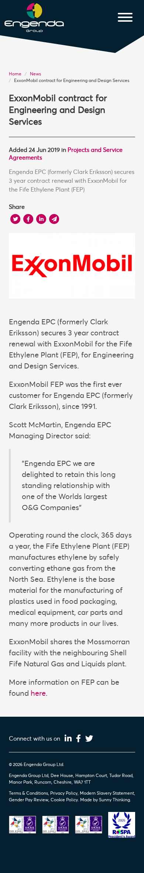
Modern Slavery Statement (107, 793)
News (35, 73)
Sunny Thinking (114, 799)
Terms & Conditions (28, 793)
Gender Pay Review (28, 799)
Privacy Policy (64, 793)
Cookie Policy (64, 799)
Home (15, 73)
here (38, 693)
